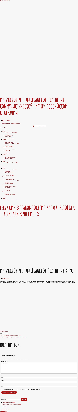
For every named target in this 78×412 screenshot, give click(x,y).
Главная (3, 130)
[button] (39, 165)
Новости (4, 147)
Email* (2, 380)
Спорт (3, 161)
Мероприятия (7, 153)
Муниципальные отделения (10, 157)
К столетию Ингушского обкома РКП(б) (10, 162)
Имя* (2, 376)
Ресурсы (4, 154)
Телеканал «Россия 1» (4, 331)
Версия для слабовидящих (40, 125)
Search (1, 399)
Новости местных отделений (10, 149)
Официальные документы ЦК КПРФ (12, 143)
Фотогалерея (7, 150)
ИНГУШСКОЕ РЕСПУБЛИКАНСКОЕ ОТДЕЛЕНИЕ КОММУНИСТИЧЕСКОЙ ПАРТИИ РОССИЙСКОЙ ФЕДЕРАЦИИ (33, 106)
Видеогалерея (7, 151)
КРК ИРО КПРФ (8, 136)
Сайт (2, 385)
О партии (4, 139)
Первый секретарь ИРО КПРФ (11, 132)
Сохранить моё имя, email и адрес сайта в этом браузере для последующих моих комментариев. (22, 389)
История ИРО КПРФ (9, 146)
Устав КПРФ (7, 140)
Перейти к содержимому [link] (5, 0)
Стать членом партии (9, 158)
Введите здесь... (4, 361)
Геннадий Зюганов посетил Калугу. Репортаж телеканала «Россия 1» (37, 211)
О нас (3, 131)
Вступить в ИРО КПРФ (9, 138)
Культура (4, 160)
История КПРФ (7, 145)
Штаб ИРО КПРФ (8, 134)
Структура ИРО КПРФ (9, 135)
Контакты (4, 155)
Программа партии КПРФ (9, 142)
